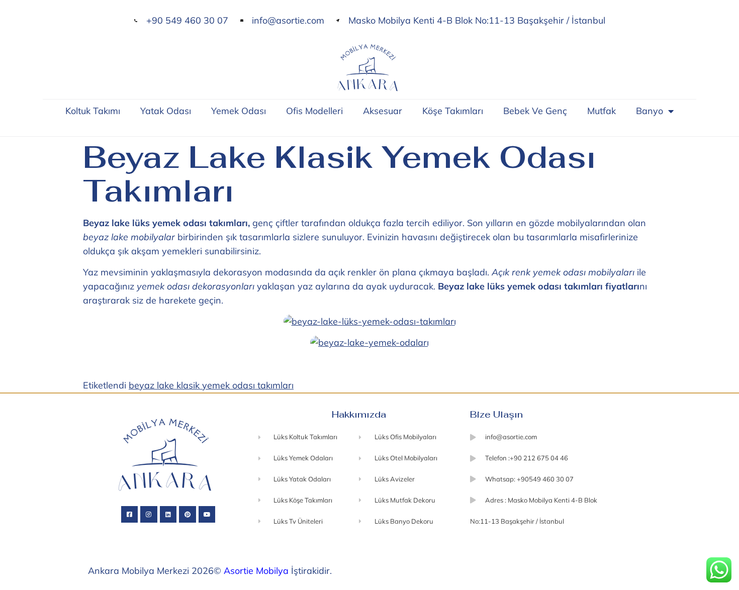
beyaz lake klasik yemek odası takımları (211, 385)
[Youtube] (207, 514)
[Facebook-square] (129, 514)
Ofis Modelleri (314, 111)
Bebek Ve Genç (535, 111)
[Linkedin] (168, 514)
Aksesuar (382, 111)
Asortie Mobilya (256, 570)
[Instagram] (148, 514)
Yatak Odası (165, 111)
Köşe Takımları (452, 111)
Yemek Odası (238, 111)
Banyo (649, 111)
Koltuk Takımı (92, 111)
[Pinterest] (187, 514)
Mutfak (601, 111)
